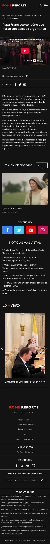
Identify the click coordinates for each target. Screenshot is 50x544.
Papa (10, 15)
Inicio (4, 15)
